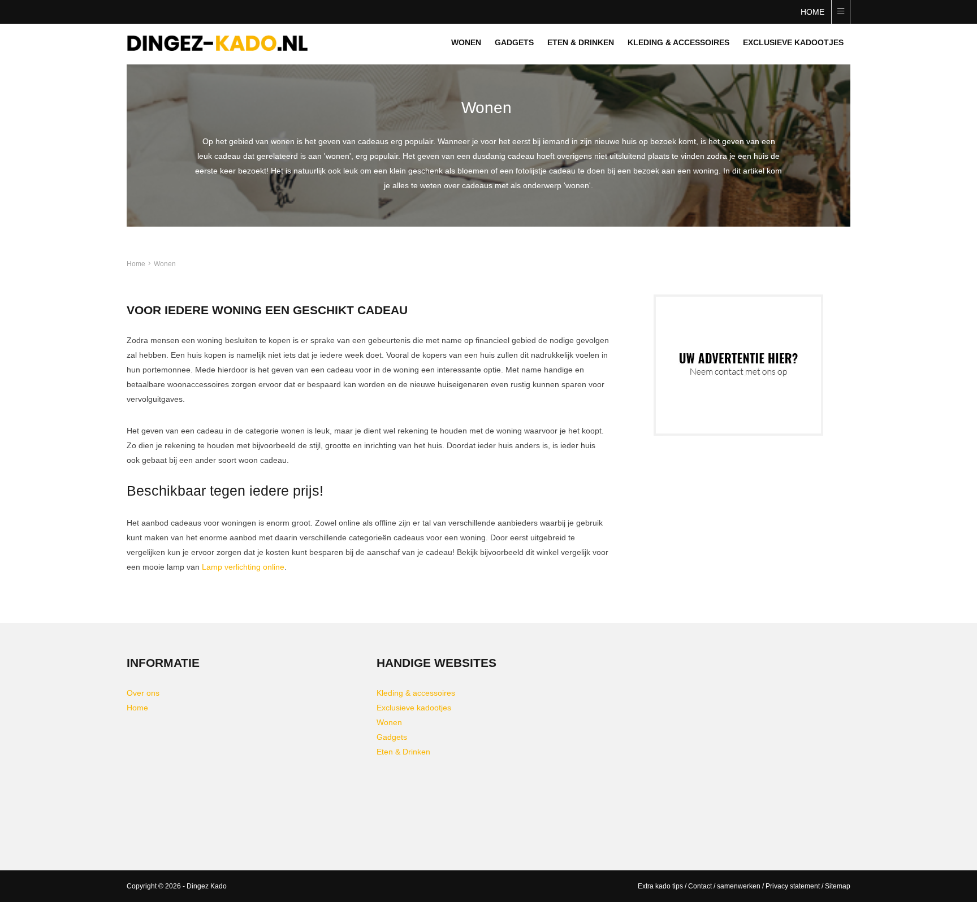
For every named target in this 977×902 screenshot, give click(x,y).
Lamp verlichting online (243, 566)
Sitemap (837, 886)
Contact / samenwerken (724, 886)
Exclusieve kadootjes (793, 42)
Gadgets (514, 42)
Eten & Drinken (580, 42)
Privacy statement (793, 886)
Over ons (143, 692)
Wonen (466, 42)
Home (812, 11)
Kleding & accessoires (678, 42)
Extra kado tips (660, 886)
